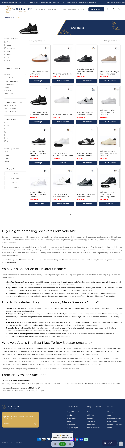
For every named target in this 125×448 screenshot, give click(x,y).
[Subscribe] (35, 423)
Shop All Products (73, 412)
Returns (90, 418)
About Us (110, 412)
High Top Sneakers (15, 288)
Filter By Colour (11, 39)
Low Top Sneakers (14, 282)
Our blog (110, 428)
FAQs (89, 412)
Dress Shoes (71, 424)
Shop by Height (72, 428)
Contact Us (96, 9)
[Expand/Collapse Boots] (25, 87)
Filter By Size (11, 119)
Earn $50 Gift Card (93, 428)
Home (9, 17)
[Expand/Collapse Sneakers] (25, 75)
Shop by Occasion (12, 169)
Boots (69, 421)
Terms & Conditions (114, 418)
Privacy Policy (112, 421)
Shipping (90, 415)
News (109, 415)
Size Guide (91, 421)
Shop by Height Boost (14, 102)
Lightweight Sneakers (17, 293)
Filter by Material (12, 149)
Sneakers (18, 17)
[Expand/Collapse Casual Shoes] (25, 90)
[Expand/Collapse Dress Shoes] (25, 94)
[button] (41, 9)
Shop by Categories (13, 68)
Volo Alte (9, 442)
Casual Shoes (71, 418)
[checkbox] (14, 42)
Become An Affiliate (114, 424)
